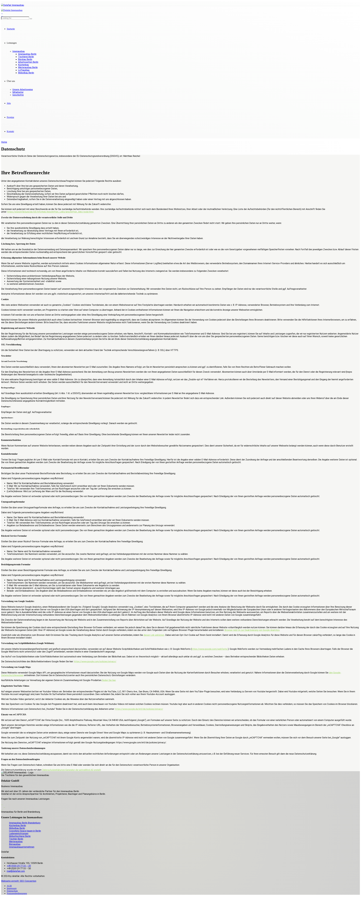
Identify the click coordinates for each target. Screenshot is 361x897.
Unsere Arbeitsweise (22, 89)
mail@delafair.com (16, 871)
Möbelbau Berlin (26, 72)
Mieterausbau (16, 841)
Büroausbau (14, 844)
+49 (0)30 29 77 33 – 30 (19, 865)
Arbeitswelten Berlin (28, 62)
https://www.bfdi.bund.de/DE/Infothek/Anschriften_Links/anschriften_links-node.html (50, 211)
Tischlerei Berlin (26, 56)
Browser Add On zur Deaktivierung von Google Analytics (251, 630)
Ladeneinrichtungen (18, 833)
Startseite (11, 29)
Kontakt (10, 131)
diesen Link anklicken (154, 635)
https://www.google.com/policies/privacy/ (95, 661)
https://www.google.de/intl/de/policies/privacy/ (139, 709)
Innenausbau (18, 51)
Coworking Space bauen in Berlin (25, 831)
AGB (9, 886)
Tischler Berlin (16, 839)
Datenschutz (12, 891)
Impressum (11, 888)
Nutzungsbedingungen (17, 893)
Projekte (10, 117)
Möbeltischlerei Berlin (20, 836)
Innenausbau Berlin (27, 54)
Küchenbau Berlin (17, 825)
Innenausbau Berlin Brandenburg (24, 822)
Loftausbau (23, 70)
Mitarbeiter (18, 92)
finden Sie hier (108, 680)
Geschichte (18, 95)
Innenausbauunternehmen (21, 847)
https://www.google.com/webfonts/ (210, 649)
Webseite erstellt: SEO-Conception (18, 881)
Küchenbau (23, 64)
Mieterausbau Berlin (28, 67)
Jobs (9, 103)
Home (4, 142)
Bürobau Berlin (25, 59)
